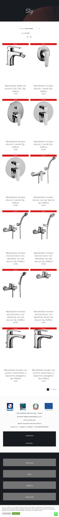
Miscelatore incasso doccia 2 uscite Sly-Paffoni (15, 144)
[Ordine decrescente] (38, 28)
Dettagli (15, 63)
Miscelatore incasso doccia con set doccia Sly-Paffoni (43, 200)
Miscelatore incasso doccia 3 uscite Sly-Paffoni (15, 200)
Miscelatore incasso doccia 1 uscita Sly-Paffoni (43, 88)
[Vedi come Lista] (30, 36)
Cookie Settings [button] (6, 513)
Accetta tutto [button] (16, 513)
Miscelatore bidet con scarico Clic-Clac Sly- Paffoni (15, 88)
